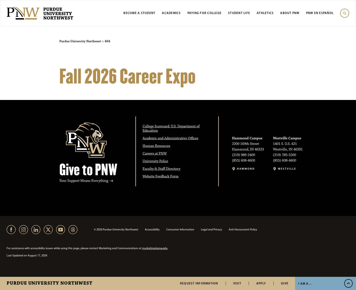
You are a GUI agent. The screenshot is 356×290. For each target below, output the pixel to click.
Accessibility (152, 229)
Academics (171, 13)
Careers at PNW (155, 153)
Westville (287, 168)
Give (284, 283)
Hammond (246, 168)
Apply (261, 283)
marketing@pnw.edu (154, 248)
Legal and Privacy (211, 229)
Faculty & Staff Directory (161, 169)
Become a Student (139, 13)
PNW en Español (320, 13)
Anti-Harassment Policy (243, 229)
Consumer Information (180, 229)
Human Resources (156, 146)
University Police (155, 161)
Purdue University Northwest (50, 283)
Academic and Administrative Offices (170, 138)
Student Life (239, 13)
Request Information (199, 283)
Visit (237, 283)
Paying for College (204, 13)
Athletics (265, 13)
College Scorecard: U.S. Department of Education (171, 128)
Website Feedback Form (161, 176)
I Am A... (305, 283)
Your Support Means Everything (83, 181)
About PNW (289, 13)
